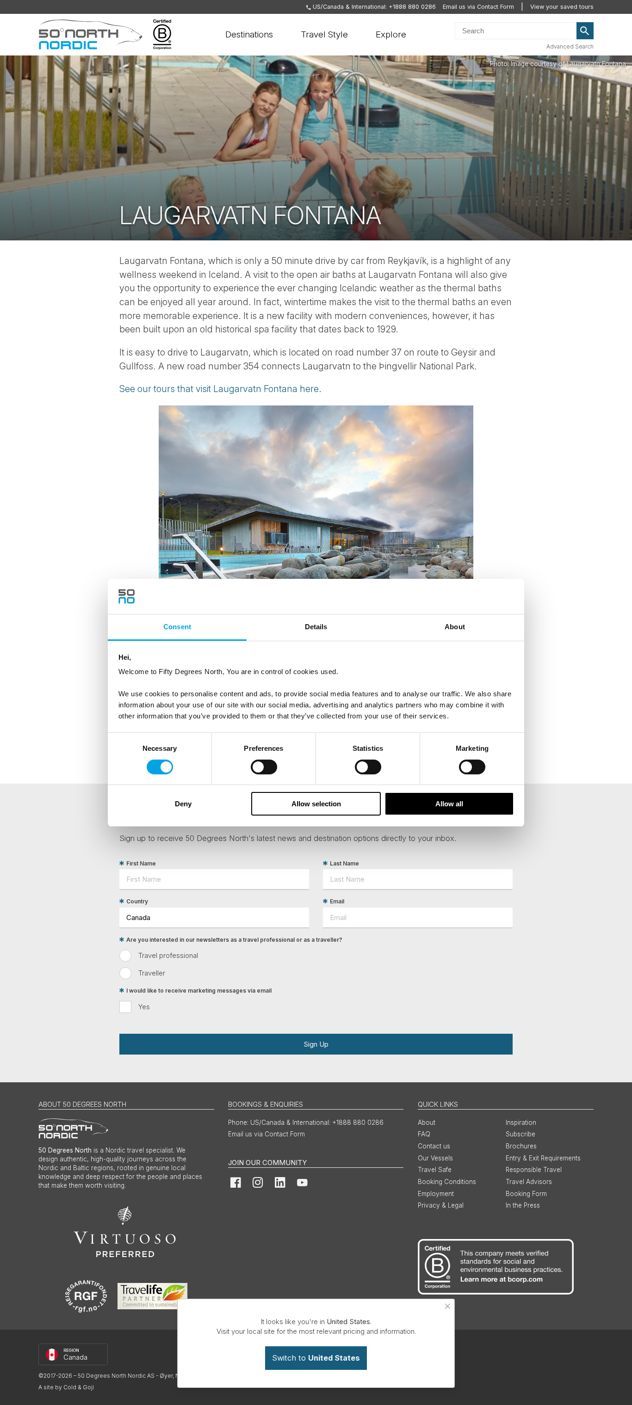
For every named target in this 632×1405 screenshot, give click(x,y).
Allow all (449, 804)
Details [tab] (316, 627)
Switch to (316, 1357)
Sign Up (316, 1044)
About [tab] (455, 627)
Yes (144, 1006)
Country (137, 901)
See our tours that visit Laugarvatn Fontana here (219, 388)
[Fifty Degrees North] (90, 34)
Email (337, 901)
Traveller (151, 973)
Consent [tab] (177, 627)
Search (585, 31)
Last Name (344, 863)
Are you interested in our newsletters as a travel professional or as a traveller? (234, 939)
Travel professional (168, 955)
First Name (141, 863)
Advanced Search (570, 46)
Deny (183, 804)
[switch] (264, 767)
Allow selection (316, 804)
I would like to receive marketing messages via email (199, 990)
